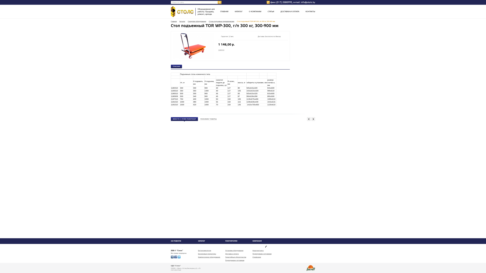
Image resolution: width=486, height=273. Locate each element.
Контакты (310, 12)
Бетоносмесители (204, 251)
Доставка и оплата (289, 12)
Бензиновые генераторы (207, 254)
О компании (255, 12)
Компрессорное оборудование (209, 257)
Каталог (239, 12)
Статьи (271, 12)
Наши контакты (258, 251)
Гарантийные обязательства (235, 257)
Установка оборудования (234, 251)
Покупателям (231, 241)
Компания (257, 241)
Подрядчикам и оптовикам (234, 260)
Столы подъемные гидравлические (221, 21)
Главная (224, 12)
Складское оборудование (197, 21)
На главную (176, 241)
